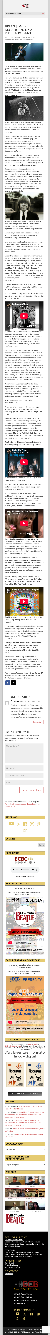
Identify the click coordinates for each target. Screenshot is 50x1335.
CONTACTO (18, 1332)
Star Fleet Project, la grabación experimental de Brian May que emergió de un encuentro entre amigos (24, 1114)
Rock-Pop (18, 40)
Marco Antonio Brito (13, 1267)
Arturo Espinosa (11, 1265)
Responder (37, 722)
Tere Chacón (10, 1263)
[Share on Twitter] (13, 684)
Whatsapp (9, 1274)
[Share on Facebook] (7, 684)
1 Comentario (28, 40)
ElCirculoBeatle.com (14, 1240)
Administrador (13, 37)
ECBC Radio (10, 1250)
